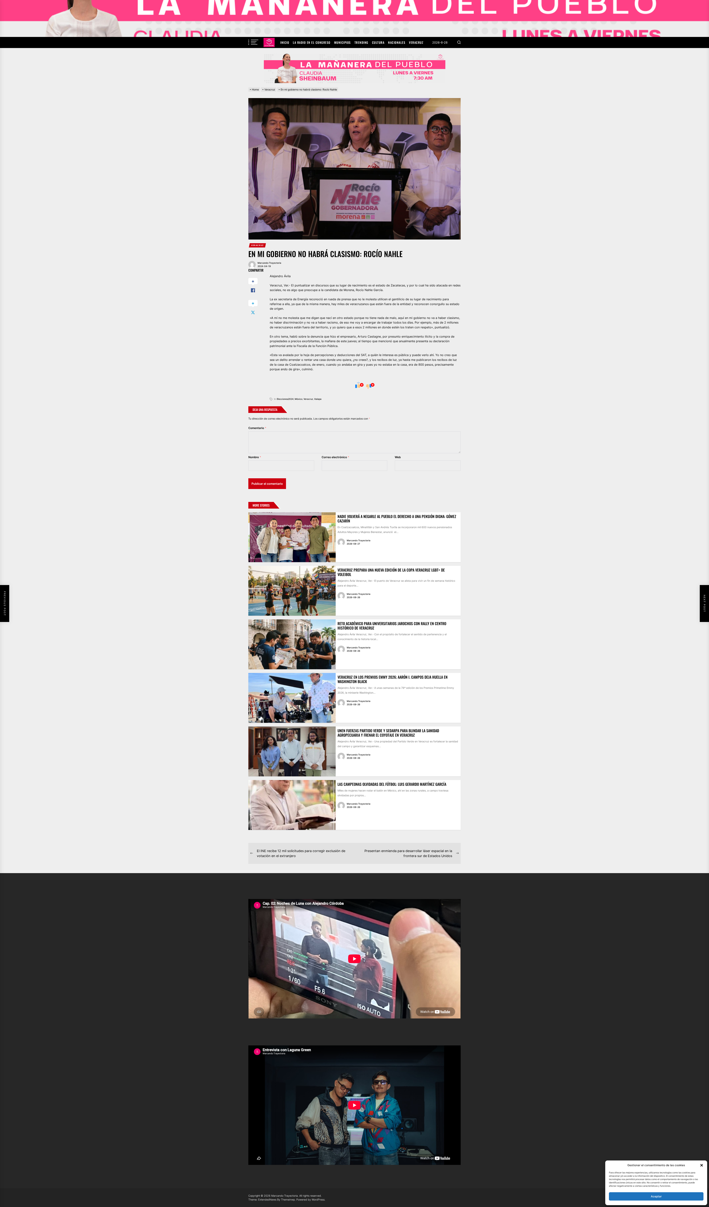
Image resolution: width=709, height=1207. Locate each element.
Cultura (378, 42)
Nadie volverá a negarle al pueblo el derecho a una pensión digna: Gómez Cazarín (397, 519)
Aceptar (656, 1196)
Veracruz (416, 42)
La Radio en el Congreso (311, 42)
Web (398, 457)
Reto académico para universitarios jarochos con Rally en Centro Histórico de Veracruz (392, 626)
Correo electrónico (335, 457)
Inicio (284, 42)
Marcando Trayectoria (269, 262)
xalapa (317, 399)
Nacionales (396, 42)
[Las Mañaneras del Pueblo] (354, 68)
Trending (361, 42)
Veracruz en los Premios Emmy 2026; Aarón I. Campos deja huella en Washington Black (393, 679)
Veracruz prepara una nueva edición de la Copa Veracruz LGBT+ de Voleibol (391, 572)
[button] (701, 1165)
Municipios (342, 42)
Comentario (257, 428)
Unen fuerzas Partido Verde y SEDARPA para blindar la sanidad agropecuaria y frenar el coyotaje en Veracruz (388, 733)
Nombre (254, 457)
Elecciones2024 (285, 399)
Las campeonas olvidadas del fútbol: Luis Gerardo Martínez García (392, 784)
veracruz (308, 399)
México (298, 399)
